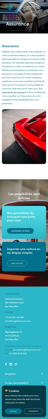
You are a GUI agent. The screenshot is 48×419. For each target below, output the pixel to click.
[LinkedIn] (10, 364)
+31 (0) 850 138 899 (14, 317)
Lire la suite (17, 263)
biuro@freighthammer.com (27, 349)
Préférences (33, 411)
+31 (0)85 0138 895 (18, 353)
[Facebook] (6, 364)
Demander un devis (20, 231)
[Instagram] (15, 364)
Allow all (13, 411)
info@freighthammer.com (18, 320)
